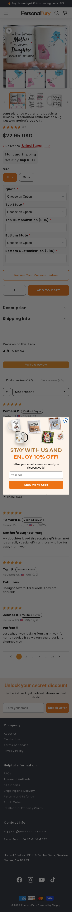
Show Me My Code (36, 485)
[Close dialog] (66, 421)
